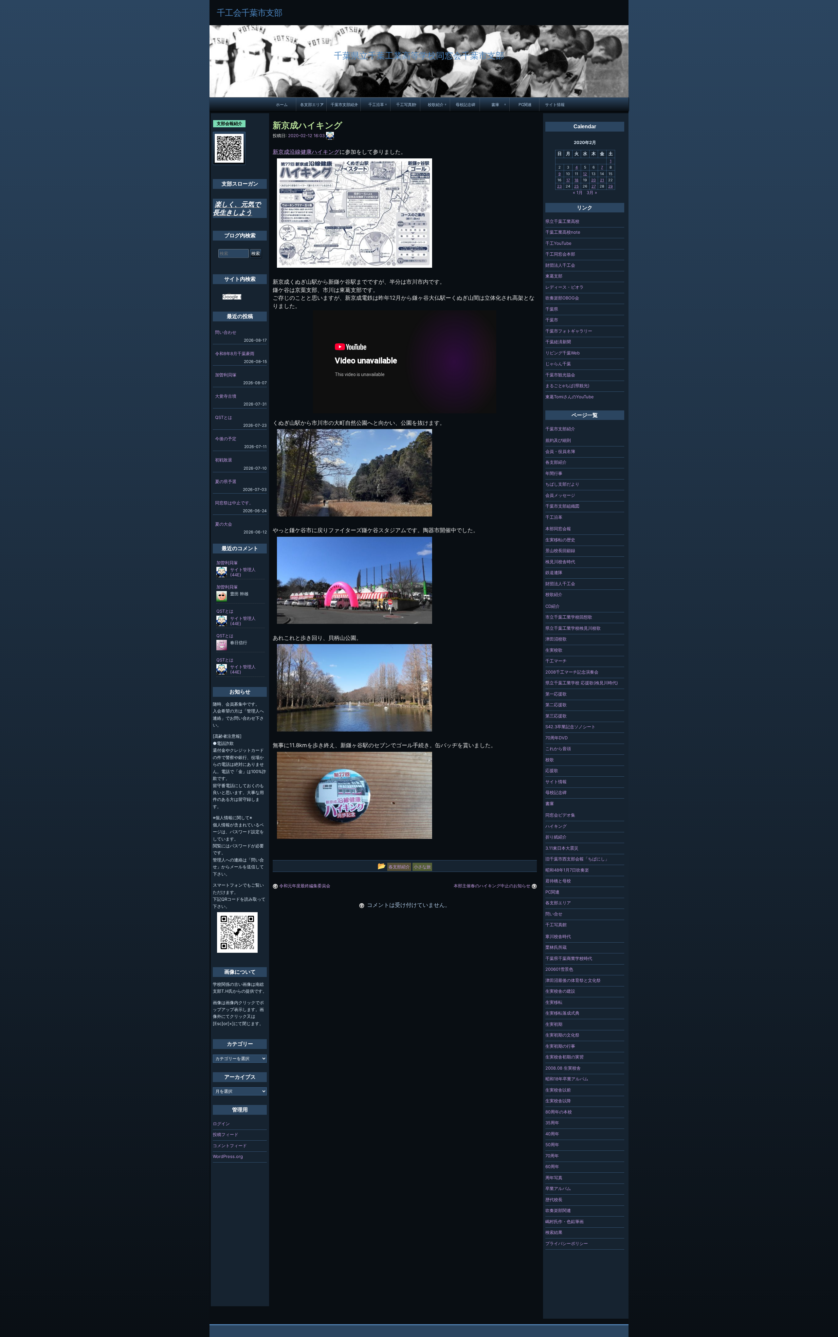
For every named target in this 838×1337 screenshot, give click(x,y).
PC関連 (525, 104)
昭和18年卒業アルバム (566, 1078)
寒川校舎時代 (558, 936)
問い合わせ (225, 332)
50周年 (552, 1144)
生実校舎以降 (558, 1100)
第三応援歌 (556, 715)
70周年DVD (556, 737)
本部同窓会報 (558, 528)
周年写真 (553, 1177)
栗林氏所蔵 (556, 947)
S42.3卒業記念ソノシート (570, 726)
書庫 (495, 104)
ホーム (282, 104)
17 (568, 180)
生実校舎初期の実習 (564, 1056)
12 (585, 174)
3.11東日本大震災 (561, 848)
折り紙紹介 (556, 837)
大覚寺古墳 (225, 396)
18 (576, 180)
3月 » (592, 192)
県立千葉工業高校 (562, 221)
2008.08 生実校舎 (563, 1068)
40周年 (552, 1133)
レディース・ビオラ (564, 287)
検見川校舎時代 (560, 561)
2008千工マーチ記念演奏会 (571, 672)
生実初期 (553, 1024)
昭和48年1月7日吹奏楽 (567, 870)
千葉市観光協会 (560, 374)
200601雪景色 (559, 969)
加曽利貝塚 (225, 374)
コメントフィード (230, 1145)
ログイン (221, 1123)
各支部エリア (312, 104)
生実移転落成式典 (562, 1013)
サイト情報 (555, 104)
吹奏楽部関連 (558, 1210)
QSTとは (223, 417)
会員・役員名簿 (560, 451)
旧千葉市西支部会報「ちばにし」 (577, 858)
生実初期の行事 (560, 1046)
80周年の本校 (558, 1111)
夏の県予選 (225, 481)
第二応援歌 (556, 704)
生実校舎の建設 (560, 991)
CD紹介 (552, 606)
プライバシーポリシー (566, 1243)
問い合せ (553, 913)
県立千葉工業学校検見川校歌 (573, 628)
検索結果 (553, 1232)
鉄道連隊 (553, 572)
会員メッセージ (560, 495)
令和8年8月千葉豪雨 (234, 353)
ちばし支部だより (562, 484)
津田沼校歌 (556, 638)
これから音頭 (558, 748)
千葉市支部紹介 (344, 104)
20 (593, 180)
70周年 (552, 1155)
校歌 (549, 759)
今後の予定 (225, 438)
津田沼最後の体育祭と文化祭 (573, 980)
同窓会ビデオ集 (560, 815)
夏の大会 (223, 524)
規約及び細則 (558, 440)
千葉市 (551, 319)
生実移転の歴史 (560, 539)
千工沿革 (376, 104)
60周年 (552, 1166)
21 (602, 180)
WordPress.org (228, 1156)
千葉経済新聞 (558, 341)
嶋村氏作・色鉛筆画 (564, 1221)
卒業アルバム (558, 1188)
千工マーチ (556, 660)
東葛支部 (553, 276)
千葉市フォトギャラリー (568, 331)
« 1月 (578, 192)
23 (559, 186)
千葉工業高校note (562, 232)
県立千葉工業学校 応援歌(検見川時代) (581, 682)
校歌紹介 (436, 104)
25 (576, 186)
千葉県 (551, 309)
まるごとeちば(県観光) (567, 385)
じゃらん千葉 (558, 363)
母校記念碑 (465, 104)
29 (610, 186)
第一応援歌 (556, 693)
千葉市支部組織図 (562, 506)
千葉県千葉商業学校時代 (568, 958)
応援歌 (551, 770)
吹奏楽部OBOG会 (562, 297)
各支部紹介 (556, 462)
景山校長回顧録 (560, 550)
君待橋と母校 (558, 880)
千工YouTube (558, 243)
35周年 (552, 1122)
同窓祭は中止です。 (234, 502)
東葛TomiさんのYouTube (569, 396)
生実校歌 (553, 650)
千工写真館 (406, 104)
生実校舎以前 (558, 1090)
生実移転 (553, 1002)
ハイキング (556, 826)
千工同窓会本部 (560, 254)
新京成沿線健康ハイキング (306, 152)
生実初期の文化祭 (562, 1035)
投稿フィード (225, 1134)
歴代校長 (553, 1199)
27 (594, 186)
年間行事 (553, 473)
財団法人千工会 (560, 265)
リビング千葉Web (562, 352)
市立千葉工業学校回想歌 (568, 617)
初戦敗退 (223, 459)
